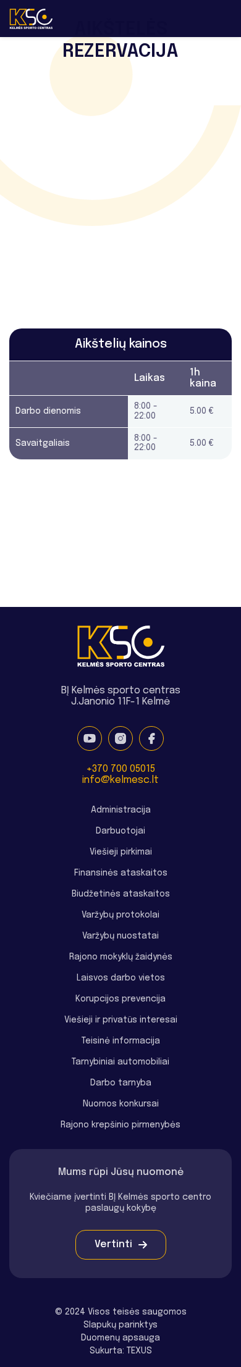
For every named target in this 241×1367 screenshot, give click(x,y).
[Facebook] (151, 738)
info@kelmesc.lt (120, 780)
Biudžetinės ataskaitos (121, 894)
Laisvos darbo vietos (121, 978)
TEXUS (139, 1351)
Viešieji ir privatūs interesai (120, 1020)
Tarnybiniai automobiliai (120, 1062)
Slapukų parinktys (120, 1325)
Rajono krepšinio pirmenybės (120, 1125)
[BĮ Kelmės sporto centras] (31, 18)
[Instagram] (120, 738)
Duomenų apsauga (120, 1338)
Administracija (121, 810)
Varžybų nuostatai (120, 936)
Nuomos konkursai (121, 1104)
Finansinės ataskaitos (120, 873)
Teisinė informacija (121, 1041)
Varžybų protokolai (120, 915)
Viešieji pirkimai (121, 852)
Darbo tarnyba (120, 1083)
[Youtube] (89, 738)
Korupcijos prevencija (120, 999)
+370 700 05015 (120, 769)
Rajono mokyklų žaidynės (120, 957)
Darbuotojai (120, 831)
